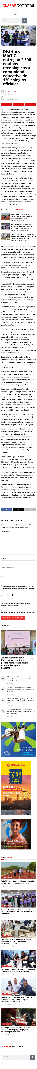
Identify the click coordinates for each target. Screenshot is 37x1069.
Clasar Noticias (12, 91)
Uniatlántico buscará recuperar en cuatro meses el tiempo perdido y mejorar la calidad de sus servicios (21, 712)
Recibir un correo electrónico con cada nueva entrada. (18, 612)
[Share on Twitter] (18, 104)
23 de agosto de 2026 (20, 220)
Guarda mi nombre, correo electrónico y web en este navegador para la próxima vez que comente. (18, 587)
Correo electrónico (7, 568)
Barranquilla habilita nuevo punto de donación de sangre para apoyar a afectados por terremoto (16, 1029)
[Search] (24, 20)
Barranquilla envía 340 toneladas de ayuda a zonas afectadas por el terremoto (18, 970)
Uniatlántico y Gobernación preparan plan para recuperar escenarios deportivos (21, 216)
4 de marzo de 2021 (7, 94)
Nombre (4, 558)
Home (17, 1064)
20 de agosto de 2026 (20, 230)
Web (2, 577)
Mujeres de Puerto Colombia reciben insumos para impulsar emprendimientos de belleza (22, 226)
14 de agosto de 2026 (8, 1005)
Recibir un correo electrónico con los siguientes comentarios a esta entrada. (16, 604)
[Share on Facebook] (6, 104)
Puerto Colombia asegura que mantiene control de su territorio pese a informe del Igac (20, 701)
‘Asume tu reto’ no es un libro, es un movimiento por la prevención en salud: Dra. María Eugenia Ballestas (14, 663)
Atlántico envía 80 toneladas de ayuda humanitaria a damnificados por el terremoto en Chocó (23, 236)
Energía (12, 1064)
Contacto (6, 1064)
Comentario (5, 532)
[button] (15, 13)
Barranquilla (7, 877)
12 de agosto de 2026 (8, 1035)
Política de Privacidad (26, 1064)
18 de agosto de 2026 (20, 240)
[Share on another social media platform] (30, 104)
